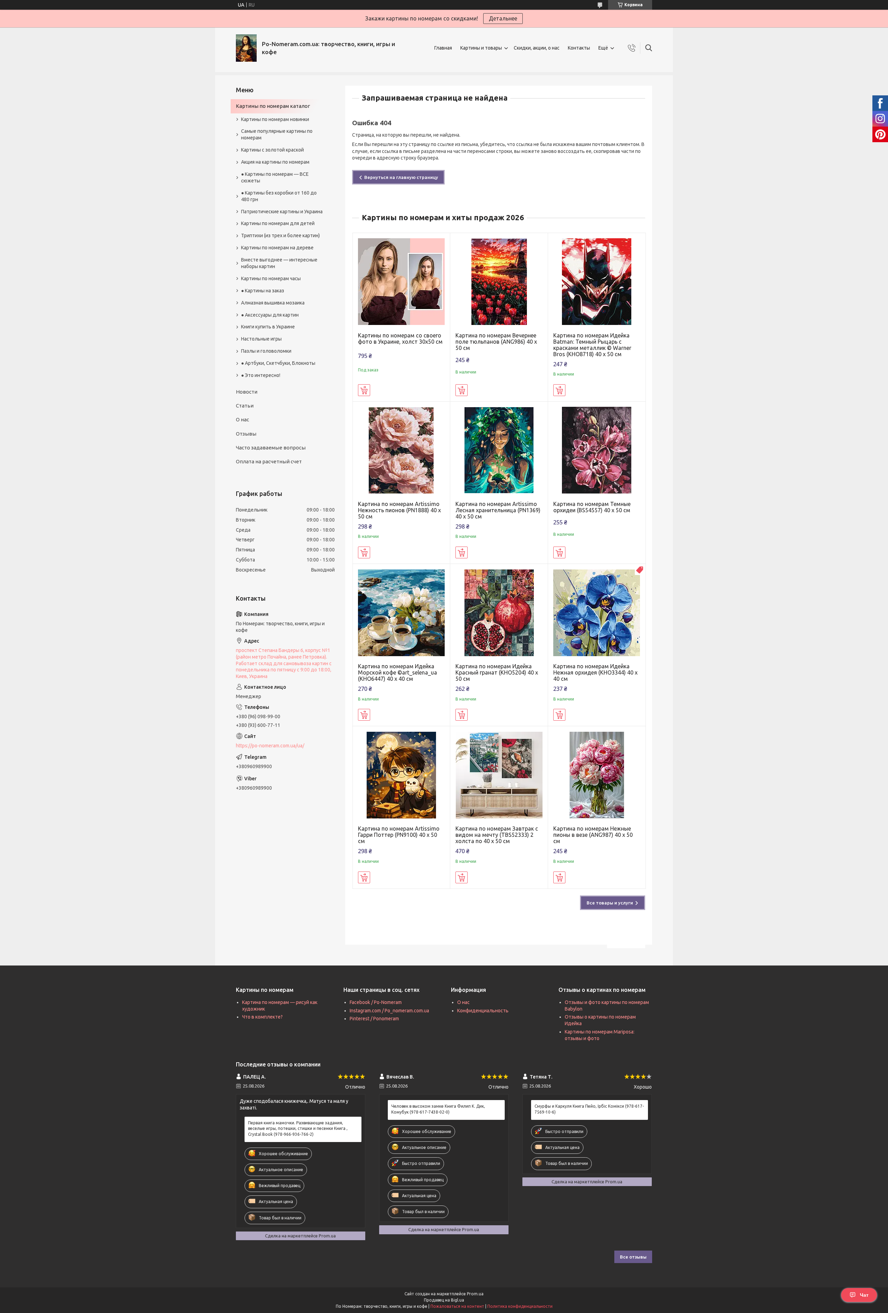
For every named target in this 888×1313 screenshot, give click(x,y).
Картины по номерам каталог (273, 106)
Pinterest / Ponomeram (374, 1018)
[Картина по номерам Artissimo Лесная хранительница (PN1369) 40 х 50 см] (499, 450)
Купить (364, 390)
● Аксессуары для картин (270, 315)
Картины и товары (481, 48)
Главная (443, 48)
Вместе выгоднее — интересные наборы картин (279, 263)
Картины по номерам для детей (278, 223)
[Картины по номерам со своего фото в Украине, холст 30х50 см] (401, 282)
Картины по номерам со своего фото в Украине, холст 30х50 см (400, 338)
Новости (246, 392)
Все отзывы (633, 1256)
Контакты (579, 48)
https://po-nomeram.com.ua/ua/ (270, 745)
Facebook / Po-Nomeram (376, 1002)
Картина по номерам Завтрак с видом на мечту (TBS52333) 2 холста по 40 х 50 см (496, 834)
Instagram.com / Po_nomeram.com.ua (389, 1010)
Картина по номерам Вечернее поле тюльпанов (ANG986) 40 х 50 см (496, 341)
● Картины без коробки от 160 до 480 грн (279, 196)
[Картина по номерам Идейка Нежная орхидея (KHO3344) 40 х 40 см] (597, 612)
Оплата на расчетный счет (269, 461)
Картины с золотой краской (272, 150)
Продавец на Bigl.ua (444, 1300)
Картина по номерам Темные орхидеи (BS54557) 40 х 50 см (592, 507)
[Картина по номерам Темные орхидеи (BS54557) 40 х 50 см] (597, 450)
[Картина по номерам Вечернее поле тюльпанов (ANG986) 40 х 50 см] (499, 282)
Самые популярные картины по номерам (277, 134)
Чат (864, 1295)
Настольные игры (261, 339)
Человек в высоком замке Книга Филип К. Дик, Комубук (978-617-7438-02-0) (438, 1109)
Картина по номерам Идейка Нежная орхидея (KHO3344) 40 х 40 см (595, 672)
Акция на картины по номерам (275, 162)
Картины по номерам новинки (275, 119)
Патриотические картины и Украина (282, 211)
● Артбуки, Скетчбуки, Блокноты (278, 363)
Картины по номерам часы (271, 278)
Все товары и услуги (610, 902)
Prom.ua (475, 1293)
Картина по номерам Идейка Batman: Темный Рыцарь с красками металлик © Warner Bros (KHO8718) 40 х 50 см (592, 344)
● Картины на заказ (262, 290)
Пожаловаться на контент (457, 1306)
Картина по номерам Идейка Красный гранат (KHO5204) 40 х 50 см (496, 672)
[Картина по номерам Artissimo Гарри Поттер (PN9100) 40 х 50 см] (401, 775)
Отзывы (246, 434)
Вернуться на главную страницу (401, 177)
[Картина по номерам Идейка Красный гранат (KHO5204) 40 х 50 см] (499, 612)
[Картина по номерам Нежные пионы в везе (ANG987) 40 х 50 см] (597, 775)
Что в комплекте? (262, 1017)
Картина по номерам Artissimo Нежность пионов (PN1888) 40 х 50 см (399, 510)
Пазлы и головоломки (266, 351)
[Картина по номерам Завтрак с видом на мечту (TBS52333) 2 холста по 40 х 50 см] (499, 775)
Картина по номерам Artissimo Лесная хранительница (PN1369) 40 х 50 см (497, 510)
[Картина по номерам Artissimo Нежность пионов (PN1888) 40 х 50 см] (401, 450)
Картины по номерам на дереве (277, 247)
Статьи (245, 406)
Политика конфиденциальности (520, 1306)
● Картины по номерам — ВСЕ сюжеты (275, 177)
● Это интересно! (260, 375)
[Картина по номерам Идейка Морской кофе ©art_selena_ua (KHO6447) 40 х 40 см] (401, 612)
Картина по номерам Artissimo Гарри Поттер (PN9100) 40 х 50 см (398, 834)
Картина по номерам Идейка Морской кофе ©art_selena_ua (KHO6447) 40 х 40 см (397, 672)
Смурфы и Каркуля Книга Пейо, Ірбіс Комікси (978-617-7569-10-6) (589, 1109)
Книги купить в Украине (268, 326)
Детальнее (503, 18)
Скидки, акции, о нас (537, 48)
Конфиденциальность (483, 1010)
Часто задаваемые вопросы (271, 447)
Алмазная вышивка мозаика (273, 303)
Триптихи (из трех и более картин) (280, 235)
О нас (242, 419)
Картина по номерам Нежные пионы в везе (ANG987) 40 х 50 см (593, 834)
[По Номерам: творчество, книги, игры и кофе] (246, 48)
